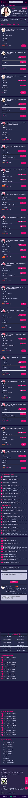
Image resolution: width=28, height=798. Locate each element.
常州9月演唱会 (22, 315)
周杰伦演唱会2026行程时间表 (10, 657)
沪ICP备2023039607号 (11, 793)
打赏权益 (24, 796)
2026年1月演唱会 (7, 636)
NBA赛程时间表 (6, 756)
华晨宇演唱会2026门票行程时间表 (10, 533)
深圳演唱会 (23, 367)
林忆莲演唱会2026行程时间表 (10, 730)
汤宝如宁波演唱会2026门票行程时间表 (11, 476)
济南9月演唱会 (22, 244)
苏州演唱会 (23, 343)
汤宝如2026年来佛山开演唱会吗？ (10, 551)
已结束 (23, 69)
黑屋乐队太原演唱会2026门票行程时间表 (11, 507)
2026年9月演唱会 (7, 648)
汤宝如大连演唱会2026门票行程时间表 (11, 488)
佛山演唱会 (23, 109)
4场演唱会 (24, 8)
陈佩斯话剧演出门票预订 (8, 744)
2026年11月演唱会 (7, 650)
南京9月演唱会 (22, 409)
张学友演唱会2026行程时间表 (10, 660)
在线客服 (12, 774)
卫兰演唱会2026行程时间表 (9, 727)
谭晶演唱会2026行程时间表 (9, 723)
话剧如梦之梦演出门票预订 (8, 760)
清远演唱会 (23, 62)
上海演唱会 (23, 461)
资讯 (14, 24)
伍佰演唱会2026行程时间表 (9, 674)
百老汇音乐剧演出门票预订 (8, 762)
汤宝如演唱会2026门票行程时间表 (10, 482)
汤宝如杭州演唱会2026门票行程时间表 (11, 485)
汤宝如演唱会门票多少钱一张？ (9, 540)
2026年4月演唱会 (21, 639)
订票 (24, 45)
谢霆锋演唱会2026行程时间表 (10, 667)
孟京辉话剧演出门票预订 (8, 746)
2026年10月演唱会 (21, 648)
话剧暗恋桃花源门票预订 (8, 749)
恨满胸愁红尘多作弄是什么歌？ (9, 556)
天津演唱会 (23, 390)
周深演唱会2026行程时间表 (9, 664)
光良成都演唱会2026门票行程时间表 (10, 527)
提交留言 (14, 582)
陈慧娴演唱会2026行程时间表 (10, 725)
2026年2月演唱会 (21, 636)
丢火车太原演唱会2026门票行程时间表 (11, 524)
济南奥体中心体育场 (6, 251)
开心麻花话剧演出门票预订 (8, 742)
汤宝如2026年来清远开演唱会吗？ (10, 554)
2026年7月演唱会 (7, 645)
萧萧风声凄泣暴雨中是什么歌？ (9, 559)
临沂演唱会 (23, 226)
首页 (6, 5)
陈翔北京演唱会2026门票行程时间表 (10, 513)
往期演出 (9, 24)
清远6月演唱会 (22, 57)
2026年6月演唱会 (21, 642)
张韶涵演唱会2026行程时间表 (10, 718)
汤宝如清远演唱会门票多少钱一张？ (10, 546)
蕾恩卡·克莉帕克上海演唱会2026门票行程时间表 (13, 516)
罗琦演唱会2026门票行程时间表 (10, 519)
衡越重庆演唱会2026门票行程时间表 (10, 521)
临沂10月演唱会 (22, 221)
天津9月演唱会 (22, 385)
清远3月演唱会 (22, 80)
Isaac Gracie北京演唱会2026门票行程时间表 (12, 510)
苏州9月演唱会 (22, 338)
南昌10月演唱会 (22, 174)
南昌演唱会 (23, 179)
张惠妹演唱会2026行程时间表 (10, 734)
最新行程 (3, 24)
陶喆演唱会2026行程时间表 (9, 669)
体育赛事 (21, 772)
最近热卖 (5, 796)
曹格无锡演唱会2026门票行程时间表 (10, 530)
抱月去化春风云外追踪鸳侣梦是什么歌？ (11, 562)
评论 (18, 24)
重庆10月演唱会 (22, 151)
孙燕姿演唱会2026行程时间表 (10, 713)
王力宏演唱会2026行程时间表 (10, 662)
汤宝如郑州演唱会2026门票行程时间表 (11, 490)
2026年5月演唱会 (7, 642)
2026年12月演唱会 (21, 650)
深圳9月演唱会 (22, 362)
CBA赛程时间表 (6, 758)
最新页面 (8, 774)
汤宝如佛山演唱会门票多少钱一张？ (10, 543)
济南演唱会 (23, 249)
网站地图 (17, 774)
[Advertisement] (14, 619)
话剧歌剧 (16, 772)
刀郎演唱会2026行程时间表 (9, 671)
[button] (14, 796)
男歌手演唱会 (4, 772)
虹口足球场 (4, 462)
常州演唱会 (23, 320)
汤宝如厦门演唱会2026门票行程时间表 (11, 479)
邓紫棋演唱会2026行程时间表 (10, 716)
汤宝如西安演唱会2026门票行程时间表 (11, 499)
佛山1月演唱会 (22, 104)
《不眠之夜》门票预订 (7, 751)
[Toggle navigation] (25, 2)
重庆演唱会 (23, 156)
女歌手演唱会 (10, 772)
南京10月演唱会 (22, 268)
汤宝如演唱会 (12, 5)
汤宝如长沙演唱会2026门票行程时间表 (11, 493)
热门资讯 (3, 774)
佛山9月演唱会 (22, 432)
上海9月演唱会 (22, 456)
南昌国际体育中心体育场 (7, 181)
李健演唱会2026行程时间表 (9, 676)
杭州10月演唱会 (22, 198)
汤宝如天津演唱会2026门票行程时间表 (11, 496)
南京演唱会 (23, 273)
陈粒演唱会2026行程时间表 (9, 732)
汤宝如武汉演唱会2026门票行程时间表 (11, 502)
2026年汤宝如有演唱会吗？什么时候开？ (11, 548)
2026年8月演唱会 (21, 645)
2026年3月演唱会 (7, 639)
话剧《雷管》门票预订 (7, 753)
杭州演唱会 (23, 202)
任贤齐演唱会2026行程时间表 (10, 678)
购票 (24, 162)
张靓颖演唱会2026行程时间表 (10, 720)
